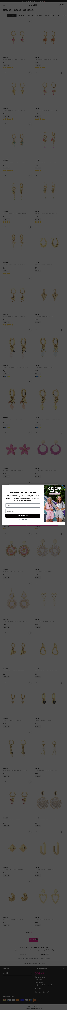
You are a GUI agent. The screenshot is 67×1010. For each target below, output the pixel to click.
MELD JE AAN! (23, 516)
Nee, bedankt (23, 519)
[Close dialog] (63, 486)
